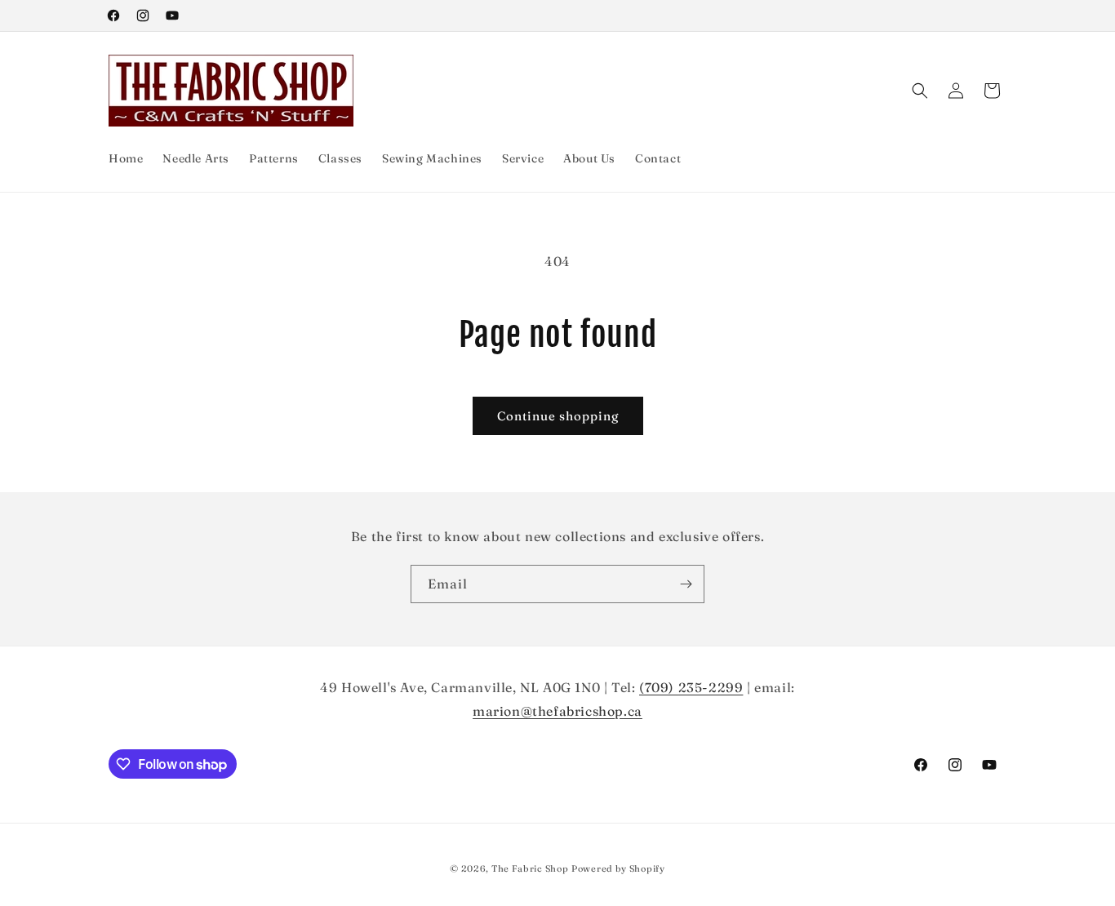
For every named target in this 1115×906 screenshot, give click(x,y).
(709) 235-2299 (691, 687)
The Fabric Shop (530, 868)
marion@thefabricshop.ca (557, 711)
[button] (920, 91)
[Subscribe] (686, 584)
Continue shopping (558, 416)
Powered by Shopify (618, 868)
